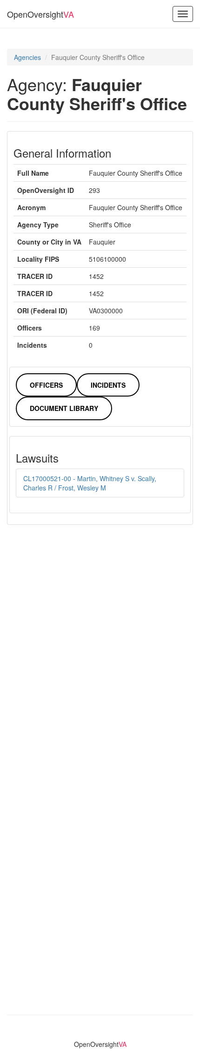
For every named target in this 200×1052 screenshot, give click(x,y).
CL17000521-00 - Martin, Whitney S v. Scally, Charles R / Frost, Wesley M (89, 483)
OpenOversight (40, 14)
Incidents (108, 385)
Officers (46, 385)
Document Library (64, 408)
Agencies (27, 57)
